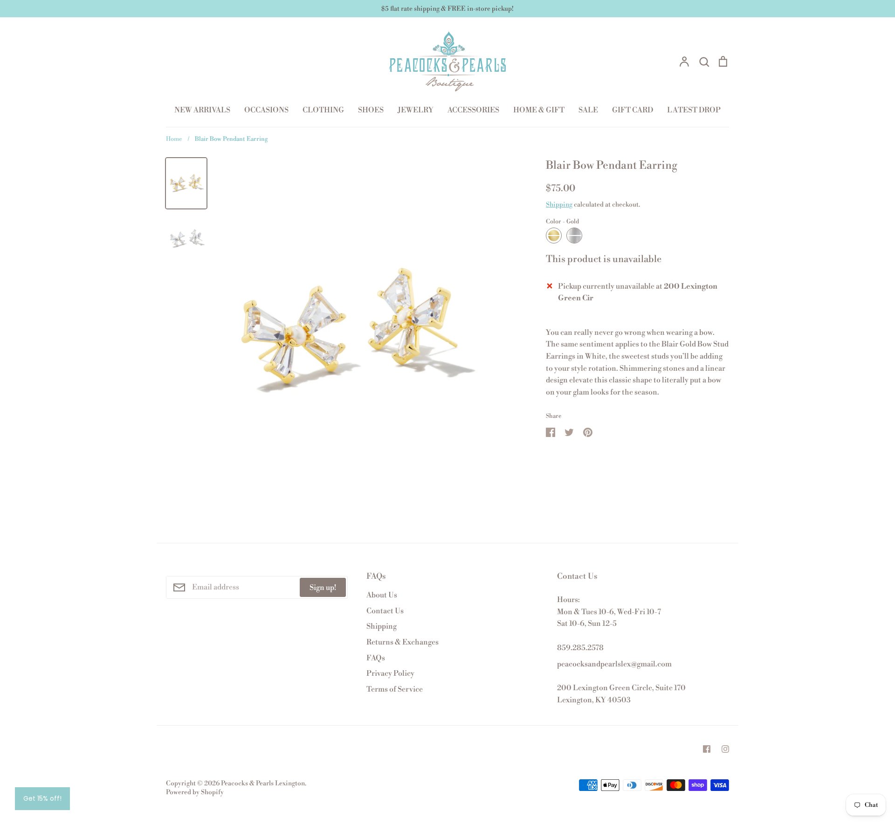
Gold (554, 235)
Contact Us (385, 611)
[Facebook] (706, 749)
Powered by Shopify (195, 792)
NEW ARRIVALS (202, 110)
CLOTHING (323, 110)
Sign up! (323, 587)
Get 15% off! (42, 798)
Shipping (559, 205)
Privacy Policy (390, 673)
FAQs (375, 658)
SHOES (371, 110)
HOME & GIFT (539, 110)
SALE (588, 110)
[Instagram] (725, 749)
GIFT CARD (632, 110)
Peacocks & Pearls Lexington (263, 783)
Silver (574, 235)
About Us (381, 595)
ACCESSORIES (473, 110)
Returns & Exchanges (402, 642)
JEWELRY (416, 110)
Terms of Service (394, 689)
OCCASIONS (266, 110)
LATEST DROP (694, 110)
